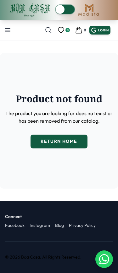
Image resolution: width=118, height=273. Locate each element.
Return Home (59, 141)
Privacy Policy (82, 225)
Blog (59, 225)
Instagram (40, 225)
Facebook (15, 225)
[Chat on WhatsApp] (104, 259)
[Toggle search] (48, 30)
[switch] (65, 9)
